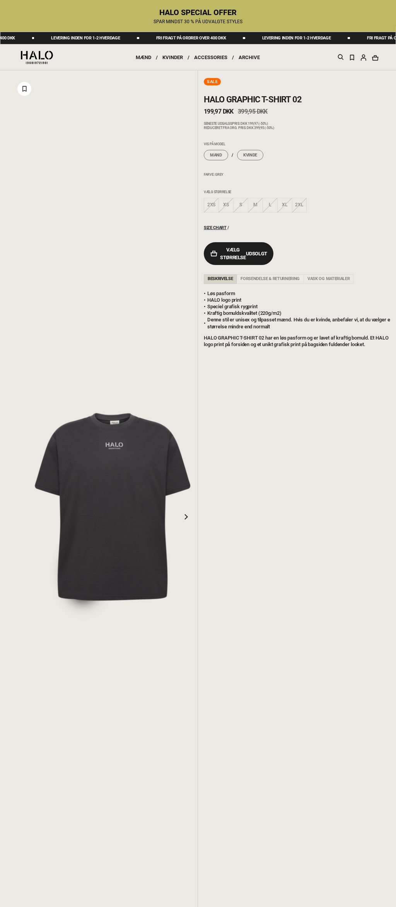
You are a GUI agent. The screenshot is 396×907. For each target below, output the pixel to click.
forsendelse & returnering (270, 278)
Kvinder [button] (172, 57)
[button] (363, 57)
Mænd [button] (143, 57)
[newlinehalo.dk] (37, 56)
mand (216, 155)
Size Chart (215, 227)
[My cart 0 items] (375, 57)
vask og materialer (328, 278)
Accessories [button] (210, 57)
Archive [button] (249, 57)
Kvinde (250, 155)
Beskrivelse (220, 278)
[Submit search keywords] (340, 58)
